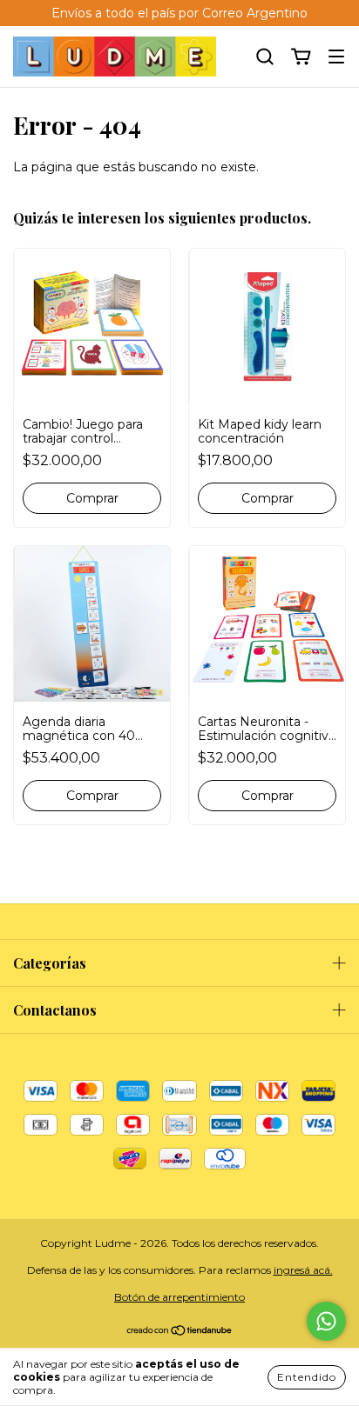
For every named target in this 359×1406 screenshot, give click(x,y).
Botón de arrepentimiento (179, 1296)
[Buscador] (265, 57)
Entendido (306, 1376)
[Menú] (336, 57)
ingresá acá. (303, 1269)
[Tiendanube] (179, 1332)
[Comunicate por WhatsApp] (326, 1321)
